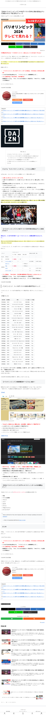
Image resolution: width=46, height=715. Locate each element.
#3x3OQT (5, 516)
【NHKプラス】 (4, 435)
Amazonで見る (17, 99)
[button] (30, 47)
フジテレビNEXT (8, 261)
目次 (21, 151)
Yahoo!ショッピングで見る (17, 102)
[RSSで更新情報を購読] (34, 619)
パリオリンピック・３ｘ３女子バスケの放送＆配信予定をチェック (22, 157)
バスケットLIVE (8, 270)
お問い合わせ (38, 711)
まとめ (9, 163)
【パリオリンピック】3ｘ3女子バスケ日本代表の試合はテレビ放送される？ (23, 155)
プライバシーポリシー (23, 711)
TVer (6, 265)
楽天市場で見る (28, 99)
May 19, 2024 (22, 520)
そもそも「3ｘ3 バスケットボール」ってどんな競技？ (19, 154)
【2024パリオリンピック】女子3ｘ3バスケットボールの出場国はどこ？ (22, 161)
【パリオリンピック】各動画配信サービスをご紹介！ (19, 159)
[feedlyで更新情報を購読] (12, 619)
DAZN (6, 268)
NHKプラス (7, 263)
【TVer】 (3, 392)
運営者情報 (8, 711)
